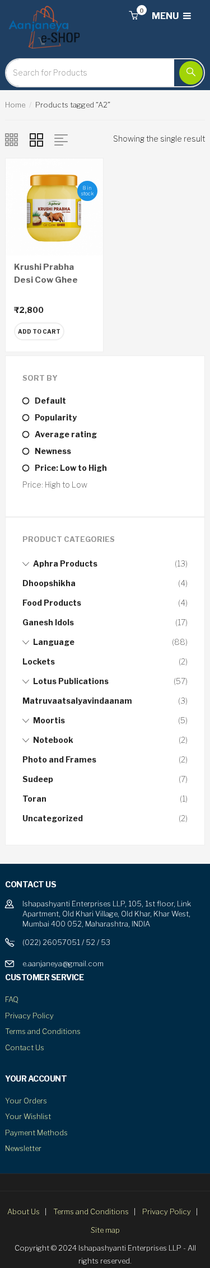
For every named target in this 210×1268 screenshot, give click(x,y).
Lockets (38, 661)
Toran (34, 798)
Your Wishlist (28, 1116)
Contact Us (24, 1047)
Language (53, 642)
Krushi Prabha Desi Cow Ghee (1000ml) (46, 279)
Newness (53, 451)
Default (50, 400)
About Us (23, 1211)
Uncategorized (52, 818)
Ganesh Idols (48, 622)
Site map (105, 1229)
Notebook (53, 740)
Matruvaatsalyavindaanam (77, 700)
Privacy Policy (29, 1015)
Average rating (66, 434)
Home (15, 104)
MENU (166, 16)
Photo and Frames (59, 759)
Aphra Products (65, 563)
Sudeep (37, 779)
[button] (133, 16)
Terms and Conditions (43, 1031)
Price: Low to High (71, 467)
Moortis (49, 720)
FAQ (11, 999)
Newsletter (23, 1148)
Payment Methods (36, 1132)
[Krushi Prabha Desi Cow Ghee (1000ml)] (54, 205)
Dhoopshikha (49, 583)
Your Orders (26, 1100)
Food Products (51, 602)
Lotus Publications (71, 681)
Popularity (56, 417)
